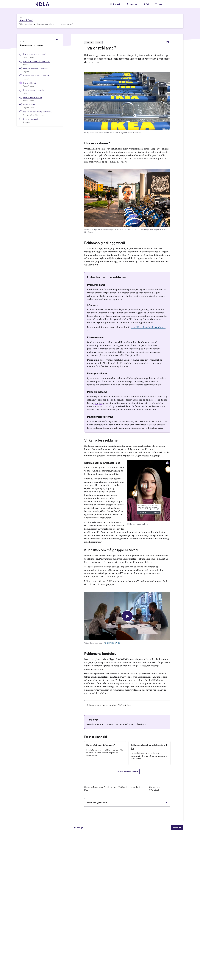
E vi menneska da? (30, 119)
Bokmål (116, 4)
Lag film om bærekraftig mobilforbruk (38, 112)
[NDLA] (42, 4)
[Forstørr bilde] (167, 463)
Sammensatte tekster (45, 24)
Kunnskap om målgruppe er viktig (111, 550)
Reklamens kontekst (100, 653)
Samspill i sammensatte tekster (35, 68)
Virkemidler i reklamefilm (32, 97)
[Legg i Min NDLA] (167, 42)
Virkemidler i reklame (101, 440)
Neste (175, 827)
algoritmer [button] (99, 403)
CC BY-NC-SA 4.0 (112, 643)
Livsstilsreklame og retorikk (33, 90)
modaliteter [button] (104, 470)
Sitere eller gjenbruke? (97, 802)
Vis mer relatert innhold (127, 771)
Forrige (80, 827)
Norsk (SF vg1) (26, 20)
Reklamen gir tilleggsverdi (104, 243)
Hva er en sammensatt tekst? (34, 54)
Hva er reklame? (29, 83)
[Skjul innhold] (57, 39)
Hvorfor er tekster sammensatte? (36, 61)
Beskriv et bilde (29, 104)
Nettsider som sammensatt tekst (36, 76)
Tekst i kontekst (25, 24)
